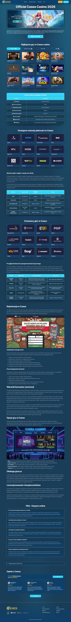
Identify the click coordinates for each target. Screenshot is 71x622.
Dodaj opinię (57, 576)
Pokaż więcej (35, 596)
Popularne (13, 48)
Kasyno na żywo (27, 48)
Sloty (57, 48)
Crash (42, 48)
